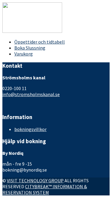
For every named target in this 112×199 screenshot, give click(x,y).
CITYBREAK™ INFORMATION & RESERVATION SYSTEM (44, 189)
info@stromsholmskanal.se (31, 94)
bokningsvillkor (30, 129)
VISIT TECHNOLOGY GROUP (35, 180)
